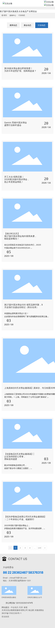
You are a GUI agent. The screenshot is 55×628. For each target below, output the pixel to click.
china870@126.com (18, 578)
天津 (21, 607)
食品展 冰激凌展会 (36, 610)
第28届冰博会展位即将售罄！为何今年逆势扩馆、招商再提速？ (20, 69)
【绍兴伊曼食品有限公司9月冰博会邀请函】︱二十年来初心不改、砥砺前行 (25, 517)
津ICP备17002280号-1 (11, 613)
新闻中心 (13, 15)
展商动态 (13, 25)
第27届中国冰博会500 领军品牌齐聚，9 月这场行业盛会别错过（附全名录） (23, 306)
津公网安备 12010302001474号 (19, 603)
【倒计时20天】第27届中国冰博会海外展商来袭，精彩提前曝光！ (20, 236)
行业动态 (41, 25)
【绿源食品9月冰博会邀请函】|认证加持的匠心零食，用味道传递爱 (19, 456)
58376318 (35, 572)
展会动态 (27, 25)
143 (39, 548)
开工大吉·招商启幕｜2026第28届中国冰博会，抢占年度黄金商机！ (16, 179)
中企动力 (14, 607)
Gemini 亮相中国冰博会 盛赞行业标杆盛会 (15, 123)
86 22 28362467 (15, 572)
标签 (26, 607)
